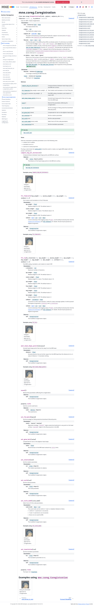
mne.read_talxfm (7, 72)
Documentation (24, 7)
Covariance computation (7, 41)
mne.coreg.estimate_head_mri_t (9, 48)
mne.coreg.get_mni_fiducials (9, 45)
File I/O (3, 22)
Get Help (40, 7)
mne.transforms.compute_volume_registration (10, 92)
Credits (53, 7)
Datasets (4, 30)
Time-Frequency (5, 105)
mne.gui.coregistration (8, 59)
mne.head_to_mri (7, 66)
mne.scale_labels (7, 79)
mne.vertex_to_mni (7, 95)
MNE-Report (5, 119)
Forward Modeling (6, 99)
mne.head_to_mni (7, 64)
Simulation (4, 112)
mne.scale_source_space (8, 81)
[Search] (62, 7)
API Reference (33, 7)
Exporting (4, 28)
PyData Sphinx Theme (83, 604)
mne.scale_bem (6, 77)
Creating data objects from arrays (8, 25)
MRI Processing (5, 43)
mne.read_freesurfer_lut (8, 68)
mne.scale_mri (6, 75)
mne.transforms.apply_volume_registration (10, 84)
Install (17, 7)
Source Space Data (6, 103)
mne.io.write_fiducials (8, 53)
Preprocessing (5, 34)
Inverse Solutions (6, 101)
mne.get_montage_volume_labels (9, 56)
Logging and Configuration (5, 121)
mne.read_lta (6, 70)
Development (47, 7)
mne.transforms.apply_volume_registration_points (10, 88)
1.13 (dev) (71, 7)
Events (3, 36)
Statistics (4, 110)
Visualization (5, 32)
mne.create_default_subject (9, 61)
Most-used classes (6, 17)
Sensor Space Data (6, 39)
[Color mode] (65, 7)
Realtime (4, 116)
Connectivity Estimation (7, 108)
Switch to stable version (62, 2)
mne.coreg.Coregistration (9, 97)
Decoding (4, 114)
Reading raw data (6, 20)
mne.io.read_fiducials (8, 51)
